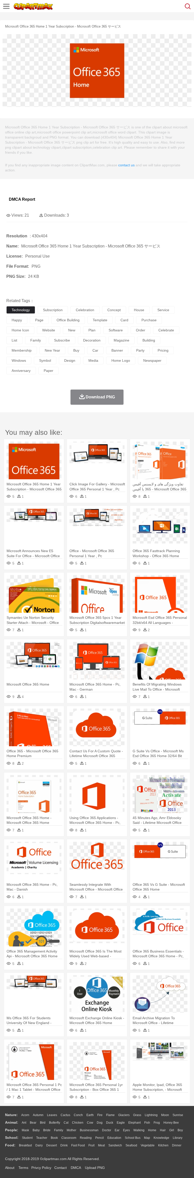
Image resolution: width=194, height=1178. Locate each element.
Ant (24, 1122)
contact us (126, 165)
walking (138, 1130)
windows (19, 360)
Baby (36, 1130)
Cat (66, 1122)
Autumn (38, 1115)
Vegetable (148, 1145)
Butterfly (54, 1122)
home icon (20, 330)
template (100, 320)
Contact (60, 1168)
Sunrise (178, 1115)
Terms (23, 1168)
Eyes (126, 1130)
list (14, 340)
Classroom (68, 1138)
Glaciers (124, 1115)
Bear (33, 1122)
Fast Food (78, 1145)
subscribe (62, 340)
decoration (92, 340)
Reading (86, 1138)
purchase (149, 320)
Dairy (39, 1145)
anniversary (21, 371)
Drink (64, 1145)
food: (10, 1145)
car (95, 350)
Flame (110, 1115)
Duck (109, 1122)
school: (11, 1138)
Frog (157, 1122)
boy (180, 1130)
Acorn (25, 1115)
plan (91, 330)
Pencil (99, 1138)
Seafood (131, 1145)
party (140, 350)
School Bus (132, 1138)
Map (147, 1138)
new (71, 330)
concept (114, 310)
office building (68, 320)
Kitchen (163, 1145)
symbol (45, 360)
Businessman (89, 1130)
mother (71, 1130)
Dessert (51, 1145)
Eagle (121, 1122)
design (69, 360)
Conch (78, 1115)
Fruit (91, 1145)
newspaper (152, 360)
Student (27, 1138)
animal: (11, 1122)
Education (114, 1138)
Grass (137, 1115)
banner (117, 350)
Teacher (41, 1138)
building (148, 340)
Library (177, 1138)
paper (48, 371)
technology (21, 310)
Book (54, 1138)
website (48, 330)
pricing (163, 350)
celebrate (166, 330)
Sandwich (115, 1145)
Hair (163, 1130)
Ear (117, 1130)
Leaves (52, 1115)
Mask (25, 1130)
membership (22, 350)
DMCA (76, 1168)
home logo (120, 360)
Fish (147, 1122)
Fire (100, 1115)
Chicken (77, 1122)
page (39, 320)
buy (76, 350)
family (35, 340)
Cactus (65, 1115)
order (140, 330)
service (163, 310)
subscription (53, 310)
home (152, 1130)
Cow (90, 1122)
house (139, 310)
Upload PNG (95, 1168)
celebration (85, 310)
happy (17, 320)
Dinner (176, 1145)
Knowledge (161, 1138)
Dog (100, 1122)
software (116, 330)
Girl (171, 1130)
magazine (121, 340)
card (124, 320)
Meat (101, 1145)
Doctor (106, 1130)
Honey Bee (171, 1122)
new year (52, 350)
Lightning (151, 1115)
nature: (11, 1115)
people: (11, 1130)
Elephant (134, 1122)
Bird (42, 1122)
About (9, 1168)
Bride (47, 1130)
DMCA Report (22, 199)
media (93, 360)
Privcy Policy (41, 1168)
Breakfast (25, 1145)
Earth (90, 1115)
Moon (165, 1115)
